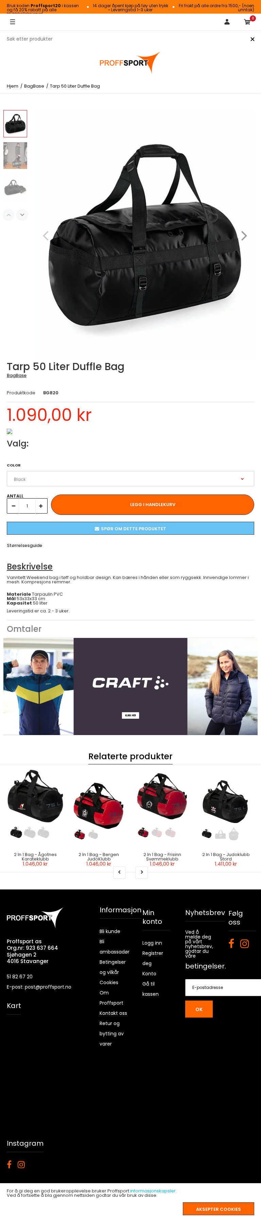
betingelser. (205, 966)
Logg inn (152, 943)
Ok (199, 1009)
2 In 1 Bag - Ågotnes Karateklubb (35, 856)
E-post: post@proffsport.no (39, 986)
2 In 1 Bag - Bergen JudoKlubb (99, 856)
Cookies (109, 982)
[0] (247, 22)
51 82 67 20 (20, 976)
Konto (149, 973)
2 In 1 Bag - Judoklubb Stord (226, 856)
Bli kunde (110, 931)
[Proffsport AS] (130, 63)
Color (14, 465)
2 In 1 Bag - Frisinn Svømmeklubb (162, 856)
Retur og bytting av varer (112, 1033)
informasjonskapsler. (153, 1191)
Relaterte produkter (130, 756)
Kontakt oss (113, 1013)
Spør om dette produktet (133, 528)
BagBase (17, 375)
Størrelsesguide (24, 545)
